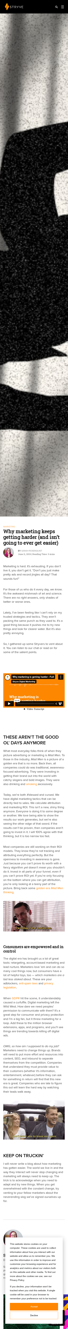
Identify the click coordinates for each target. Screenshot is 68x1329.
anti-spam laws (28, 983)
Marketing (9, 526)
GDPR (16, 998)
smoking (31, 784)
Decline (34, 1315)
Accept (34, 1306)
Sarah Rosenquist (31, 551)
